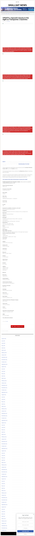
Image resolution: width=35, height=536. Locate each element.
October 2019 (4, 530)
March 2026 (4, 350)
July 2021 (3, 481)
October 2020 (4, 502)
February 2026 (4, 352)
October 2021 (4, 474)
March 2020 (4, 518)
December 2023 (4, 413)
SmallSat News (17, 5)
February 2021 (4, 492)
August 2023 (4, 422)
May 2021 (3, 485)
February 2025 (4, 380)
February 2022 (4, 464)
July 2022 (3, 453)
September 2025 (4, 364)
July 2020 (3, 509)
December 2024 (4, 385)
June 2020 (3, 511)
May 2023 (3, 429)
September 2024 (4, 392)
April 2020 (3, 516)
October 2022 (4, 446)
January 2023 (4, 439)
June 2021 (3, 483)
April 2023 (3, 432)
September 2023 (4, 420)
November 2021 (4, 471)
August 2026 (4, 338)
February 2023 (4, 436)
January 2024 (4, 411)
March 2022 (4, 462)
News (7, 321)
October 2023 (4, 418)
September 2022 (4, 448)
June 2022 (3, 455)
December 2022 (4, 441)
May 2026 (3, 345)
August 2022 (4, 450)
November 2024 (4, 387)
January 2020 (4, 523)
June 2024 (3, 399)
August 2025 (4, 366)
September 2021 (4, 476)
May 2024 (3, 401)
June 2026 (3, 343)
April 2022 (3, 460)
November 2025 (4, 359)
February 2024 (4, 408)
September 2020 (4, 504)
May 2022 (3, 457)
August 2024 (4, 394)
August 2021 (4, 478)
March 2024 (4, 406)
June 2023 (3, 427)
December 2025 (4, 357)
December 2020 (4, 497)
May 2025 (3, 373)
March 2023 (4, 434)
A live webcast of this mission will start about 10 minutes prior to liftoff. (15, 179)
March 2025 (4, 378)
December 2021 (4, 469)
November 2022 (4, 443)
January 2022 (4, 467)
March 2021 (4, 490)
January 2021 (4, 495)
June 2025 (3, 371)
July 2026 (3, 340)
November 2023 (4, 415)
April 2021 (3, 488)
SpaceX (4, 161)
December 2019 (4, 525)
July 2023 (3, 425)
